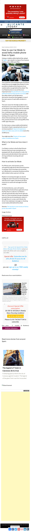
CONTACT (6, 22)
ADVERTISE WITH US (14, 22)
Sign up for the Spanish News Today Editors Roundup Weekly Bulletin (15, 248)
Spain (5, 60)
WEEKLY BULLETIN (23, 22)
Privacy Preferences (15, 526)
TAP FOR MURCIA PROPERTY (15, 41)
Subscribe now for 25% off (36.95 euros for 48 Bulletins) (16, 259)
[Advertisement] (15, 456)
